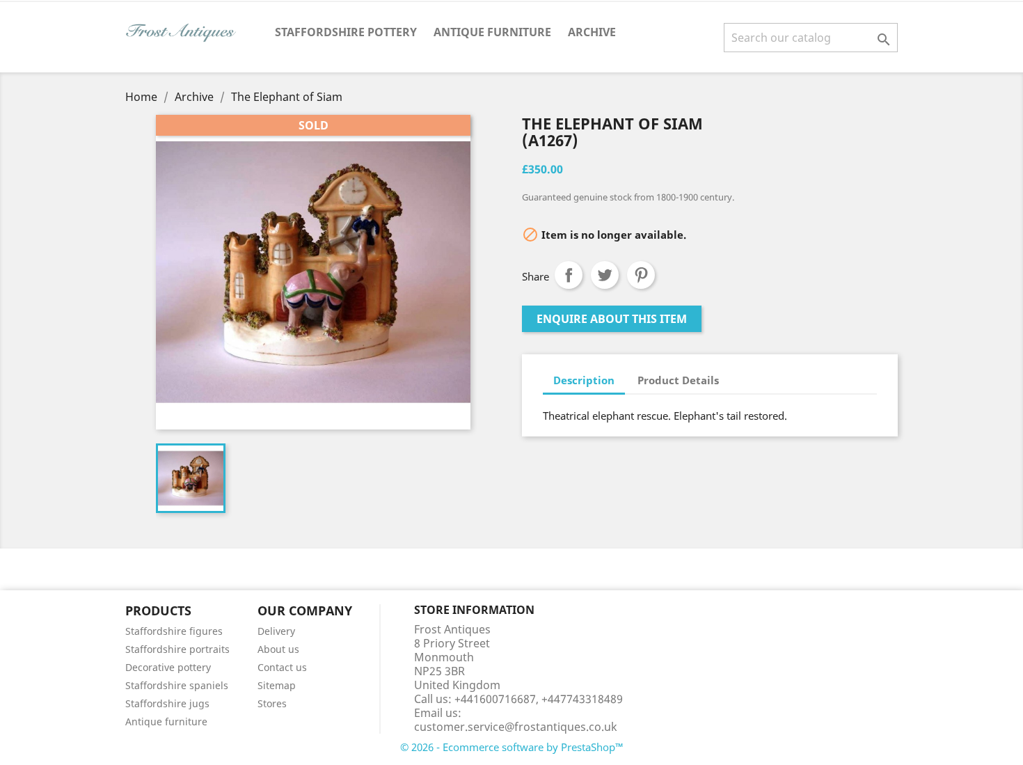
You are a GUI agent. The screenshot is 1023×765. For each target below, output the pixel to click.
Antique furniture (166, 721)
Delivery (276, 631)
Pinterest (641, 275)
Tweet (605, 275)
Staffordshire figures (174, 631)
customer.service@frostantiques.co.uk (515, 726)
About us (278, 649)
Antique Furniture (492, 32)
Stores (272, 703)
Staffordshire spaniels (176, 685)
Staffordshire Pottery (346, 32)
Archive (592, 32)
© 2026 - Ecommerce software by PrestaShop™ (512, 747)
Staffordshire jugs (167, 703)
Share (568, 275)
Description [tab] (583, 380)
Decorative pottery (168, 667)
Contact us (282, 667)
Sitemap (276, 685)
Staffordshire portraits (177, 649)
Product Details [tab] (678, 380)
